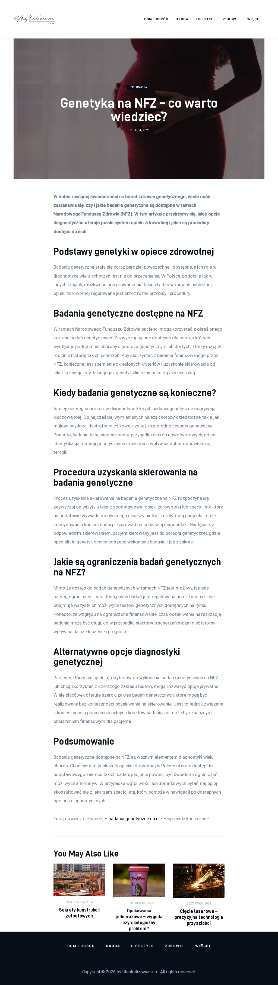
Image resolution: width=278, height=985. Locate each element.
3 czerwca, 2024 (199, 903)
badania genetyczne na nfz (136, 818)
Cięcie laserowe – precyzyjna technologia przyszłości (199, 917)
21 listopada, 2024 (139, 903)
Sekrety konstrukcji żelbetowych (79, 912)
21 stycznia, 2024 (79, 902)
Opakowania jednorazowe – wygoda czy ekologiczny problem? (139, 919)
